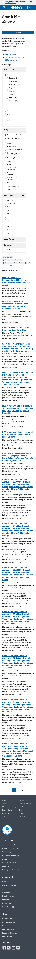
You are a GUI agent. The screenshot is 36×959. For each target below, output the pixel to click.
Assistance (6, 800)
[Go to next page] (18, 790)
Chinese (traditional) (9, 807)
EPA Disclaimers (8, 922)
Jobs (4, 889)
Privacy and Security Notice (12, 870)
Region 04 (8, 257)
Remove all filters (8, 266)
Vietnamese (22, 816)
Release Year (9, 70)
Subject (7, 130)
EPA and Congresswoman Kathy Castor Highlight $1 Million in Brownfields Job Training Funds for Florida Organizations (18, 457)
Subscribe (6, 900)
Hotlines (5, 926)
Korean (21, 810)
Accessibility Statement (10, 845)
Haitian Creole (7, 810)
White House (7, 907)
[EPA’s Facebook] (4, 948)
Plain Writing (7, 866)
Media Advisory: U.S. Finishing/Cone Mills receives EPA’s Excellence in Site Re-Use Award (16, 281)
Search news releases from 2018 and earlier (14, 59)
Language (8, 245)
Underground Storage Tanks (14, 263)
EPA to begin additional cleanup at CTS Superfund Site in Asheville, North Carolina (17, 434)
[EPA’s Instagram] (18, 948)
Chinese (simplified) (25, 803)
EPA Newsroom (10, 54)
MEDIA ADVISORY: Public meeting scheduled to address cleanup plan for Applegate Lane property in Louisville (17, 409)
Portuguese (6, 813)
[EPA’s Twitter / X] (9, 948)
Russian (21, 813)
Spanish (21, 800)
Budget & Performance (10, 848)
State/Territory (9, 239)
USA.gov (5, 903)
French (21, 807)
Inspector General (9, 885)
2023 (28, 263)
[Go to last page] (22, 790)
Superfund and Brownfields (13, 260)
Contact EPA (7, 919)
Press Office (8, 195)
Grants (4, 859)
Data (4, 882)
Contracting (6, 852)
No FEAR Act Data (9, 863)
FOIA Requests (8, 929)
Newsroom (6, 892)
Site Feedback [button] (7, 937)
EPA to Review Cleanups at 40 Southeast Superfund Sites (15, 329)
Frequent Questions (9, 933)
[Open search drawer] (4, 7)
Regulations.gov (8, 896)
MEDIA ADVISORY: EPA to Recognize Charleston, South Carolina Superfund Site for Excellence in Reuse (15, 305)
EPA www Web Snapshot (11, 856)
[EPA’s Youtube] (13, 948)
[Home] (16, 7)
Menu (31, 7)
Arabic (4, 803)
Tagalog (4, 816)
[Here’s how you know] (18, 2)
